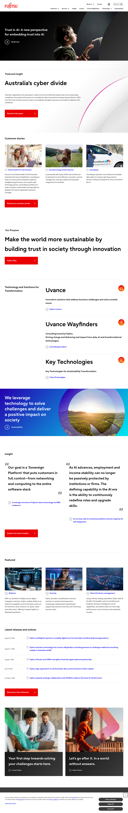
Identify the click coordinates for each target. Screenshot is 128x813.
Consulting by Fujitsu (58, 347)
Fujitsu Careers (77, 770)
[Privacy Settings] (53, 799)
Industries (53, 8)
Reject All (111, 804)
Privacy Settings (110, 799)
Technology (106, 8)
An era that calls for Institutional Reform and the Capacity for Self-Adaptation (98, 520)
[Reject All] (20, 799)
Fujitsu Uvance (56, 309)
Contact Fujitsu (17, 770)
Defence (12, 593)
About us (89, 4)
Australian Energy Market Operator (61, 170)
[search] (121, 4)
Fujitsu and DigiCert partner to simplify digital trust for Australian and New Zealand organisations (69, 638)
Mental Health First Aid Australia (19, 170)
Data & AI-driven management (102, 593)
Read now (15, 42)
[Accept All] (74, 797)
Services (64, 8)
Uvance (81, 8)
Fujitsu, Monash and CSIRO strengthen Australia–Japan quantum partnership (61, 660)
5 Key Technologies (57, 377)
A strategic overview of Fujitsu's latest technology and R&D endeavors (36, 504)
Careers (99, 4)
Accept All (110, 809)
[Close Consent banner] (125, 795)
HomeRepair (94, 170)
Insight (74, 8)
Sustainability (119, 8)
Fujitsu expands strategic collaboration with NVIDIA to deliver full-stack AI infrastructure (66, 678)
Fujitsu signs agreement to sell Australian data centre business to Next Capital (62, 669)
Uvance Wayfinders (93, 8)
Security (53, 593)
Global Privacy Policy (10, 803)
